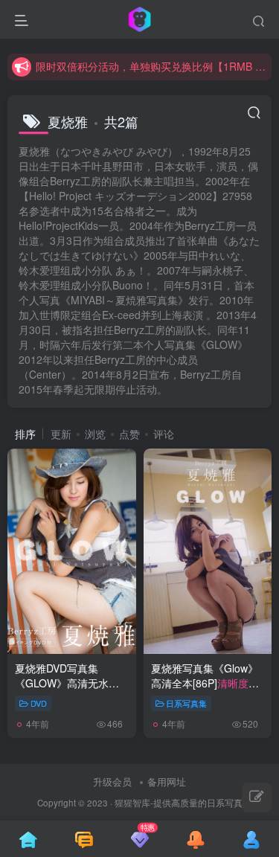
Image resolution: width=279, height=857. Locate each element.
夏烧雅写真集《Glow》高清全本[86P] (205, 690)
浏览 (95, 433)
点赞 (129, 433)
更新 (61, 433)
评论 (163, 433)
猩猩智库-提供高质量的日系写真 (179, 803)
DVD (39, 703)
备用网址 (166, 781)
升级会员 (112, 781)
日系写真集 (186, 703)
